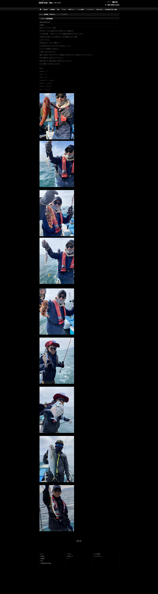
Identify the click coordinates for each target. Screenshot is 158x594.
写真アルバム (70, 556)
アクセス (69, 553)
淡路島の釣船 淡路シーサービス (50, 3)
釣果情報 (42, 558)
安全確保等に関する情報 (46, 563)
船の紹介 (42, 556)
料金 (42, 560)
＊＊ (68, 558)
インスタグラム (98, 556)
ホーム (42, 553)
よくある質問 (97, 553)
